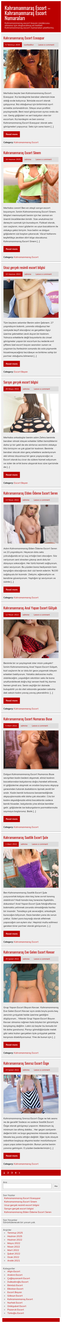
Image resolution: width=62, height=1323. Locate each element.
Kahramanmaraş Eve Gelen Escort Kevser (29, 952)
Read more (12, 134)
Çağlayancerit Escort (18, 1278)
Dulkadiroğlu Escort (17, 1281)
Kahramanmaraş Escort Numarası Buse (27, 718)
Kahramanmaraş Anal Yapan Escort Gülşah (30, 607)
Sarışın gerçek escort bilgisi (20, 382)
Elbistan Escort (15, 1288)
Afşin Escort (13, 1271)
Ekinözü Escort (15, 1285)
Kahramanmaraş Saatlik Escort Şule (25, 837)
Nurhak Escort (14, 1302)
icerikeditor (29, 44)
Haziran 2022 (14, 1239)
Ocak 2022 (13, 1257)
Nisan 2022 (13, 1246)
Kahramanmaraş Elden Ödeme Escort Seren (30, 493)
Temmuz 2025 (15, 1232)
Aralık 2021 (13, 1260)
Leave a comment (46, 44)
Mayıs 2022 (13, 1243)
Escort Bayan (21, 371)
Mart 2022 (13, 1250)
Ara (5, 1182)
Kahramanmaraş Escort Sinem (22, 152)
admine (28, 159)
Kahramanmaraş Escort (26, 142)
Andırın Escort (14, 1274)
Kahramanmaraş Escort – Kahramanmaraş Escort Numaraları (27, 13)
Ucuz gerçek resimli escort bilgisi (24, 267)
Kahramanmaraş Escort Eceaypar (23, 37)
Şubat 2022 (13, 1253)
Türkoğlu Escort (15, 1313)
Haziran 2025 (14, 1236)
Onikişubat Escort (16, 1306)
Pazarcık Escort (15, 1309)
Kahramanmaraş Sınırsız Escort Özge (26, 1063)
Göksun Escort (15, 1295)
